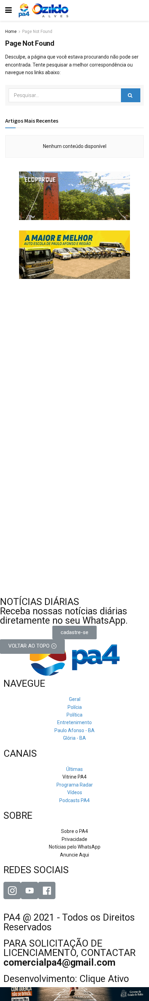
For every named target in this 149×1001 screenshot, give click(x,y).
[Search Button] (130, 95)
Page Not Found (37, 31)
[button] (74, 632)
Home (11, 31)
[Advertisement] (74, 332)
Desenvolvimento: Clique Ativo (66, 978)
